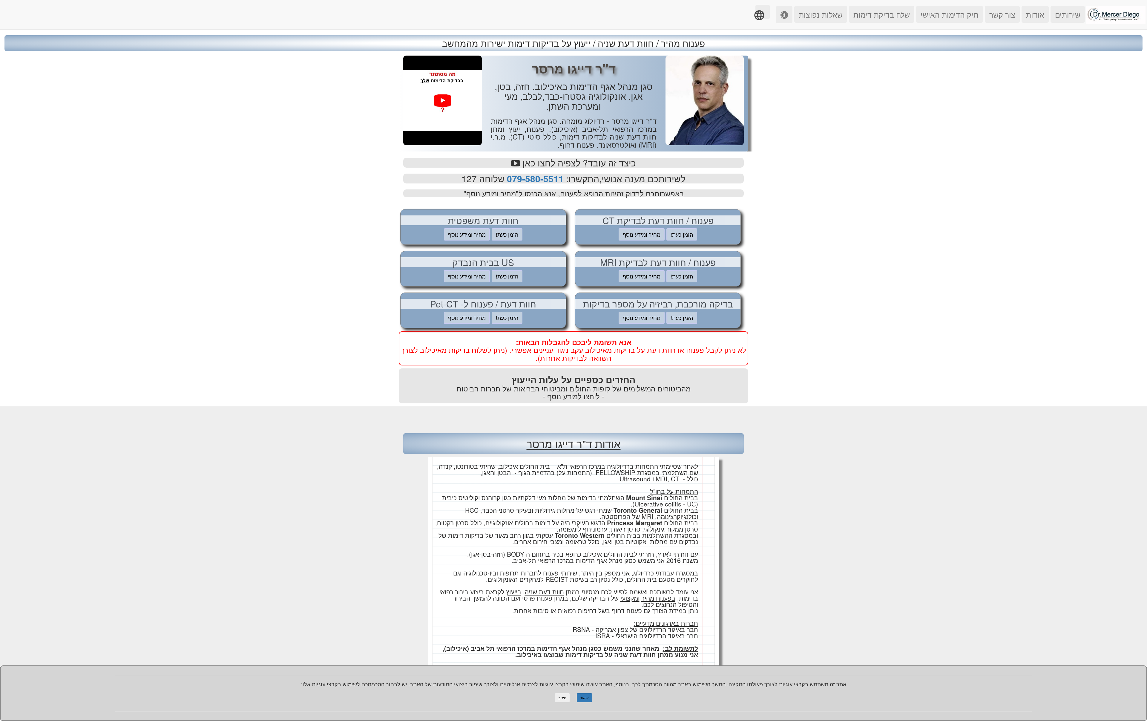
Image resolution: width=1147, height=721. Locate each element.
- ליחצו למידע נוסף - (573, 396)
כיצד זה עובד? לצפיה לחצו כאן (578, 163)
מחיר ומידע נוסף (641, 234)
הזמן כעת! (682, 234)
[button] (762, 12)
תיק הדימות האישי (950, 14)
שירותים (1067, 14)
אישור (584, 697)
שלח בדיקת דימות (881, 14)
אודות (1035, 14)
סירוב (562, 697)
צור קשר (1002, 14)
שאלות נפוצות (821, 14)
